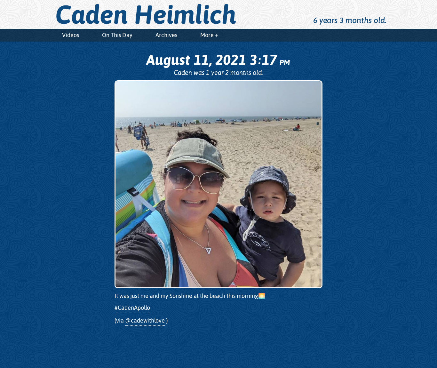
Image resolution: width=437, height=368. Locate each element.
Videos (70, 35)
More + (209, 35)
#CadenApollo (132, 307)
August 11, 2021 (218, 60)
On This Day (117, 35)
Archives (166, 35)
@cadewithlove (145, 320)
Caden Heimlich (145, 14)
